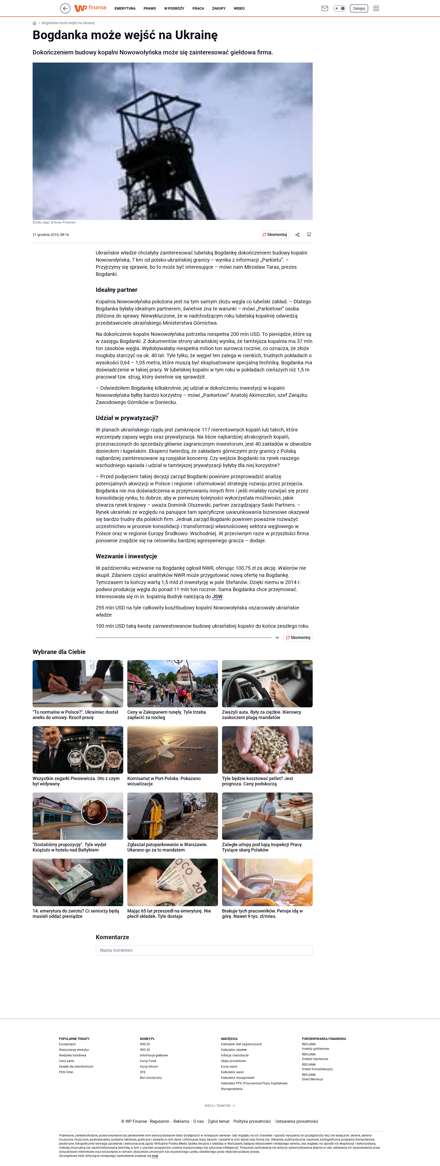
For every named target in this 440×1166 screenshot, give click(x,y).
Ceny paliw (66, 1061)
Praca (198, 8)
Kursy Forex (148, 1061)
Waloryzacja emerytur (74, 1050)
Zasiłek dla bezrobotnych (76, 1066)
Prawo (150, 8)
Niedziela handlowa (72, 1055)
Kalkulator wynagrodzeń (238, 1078)
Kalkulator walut (232, 1072)
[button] (339, 8)
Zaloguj (359, 8)
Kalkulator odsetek (234, 1050)
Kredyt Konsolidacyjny (317, 1069)
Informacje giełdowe (154, 1055)
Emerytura (125, 8)
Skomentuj (277, 234)
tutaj (155, 1156)
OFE (143, 1072)
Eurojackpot (67, 1044)
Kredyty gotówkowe (315, 1049)
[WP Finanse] (94, 8)
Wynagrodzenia (232, 1089)
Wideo (239, 8)
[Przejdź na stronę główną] (65, 12)
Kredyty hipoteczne (315, 1059)
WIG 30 (145, 1050)
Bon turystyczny (151, 1078)
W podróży (174, 8)
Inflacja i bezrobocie (235, 1055)
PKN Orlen (66, 1072)
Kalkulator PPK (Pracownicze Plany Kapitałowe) (254, 1083)
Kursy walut (229, 1066)
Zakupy (219, 8)
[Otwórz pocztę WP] (325, 8)
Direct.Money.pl (312, 1079)
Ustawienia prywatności (295, 1121)
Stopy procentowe (233, 1061)
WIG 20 (145, 1044)
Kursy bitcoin (149, 1066)
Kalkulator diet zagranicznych (241, 1044)
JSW (217, 596)
